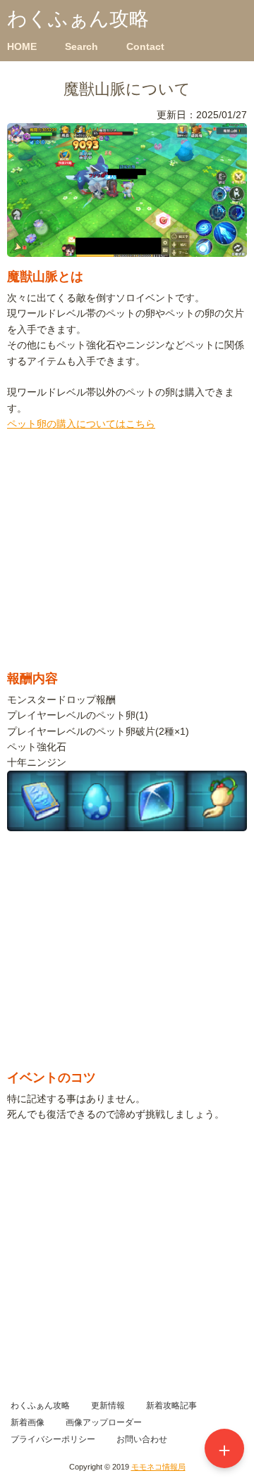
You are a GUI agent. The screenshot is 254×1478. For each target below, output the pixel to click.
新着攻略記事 (171, 1405)
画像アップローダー (104, 1422)
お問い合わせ (141, 1439)
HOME (22, 46)
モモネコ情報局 (158, 1467)
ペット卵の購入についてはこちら (81, 423)
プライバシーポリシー (53, 1439)
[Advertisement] (127, 562)
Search (81, 46)
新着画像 (27, 1422)
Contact (145, 46)
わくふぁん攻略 (78, 19)
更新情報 (108, 1405)
